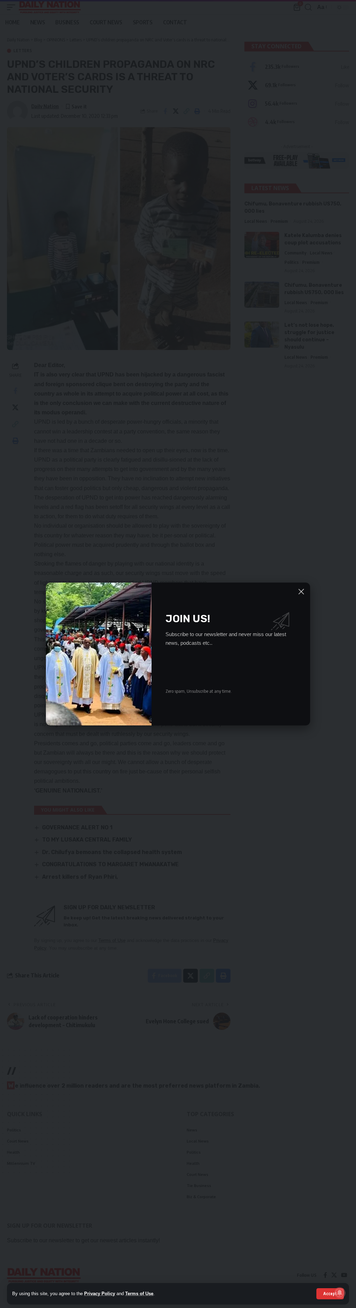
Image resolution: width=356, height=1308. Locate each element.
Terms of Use (139, 1293)
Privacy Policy (99, 1293)
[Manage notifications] (339, 1292)
